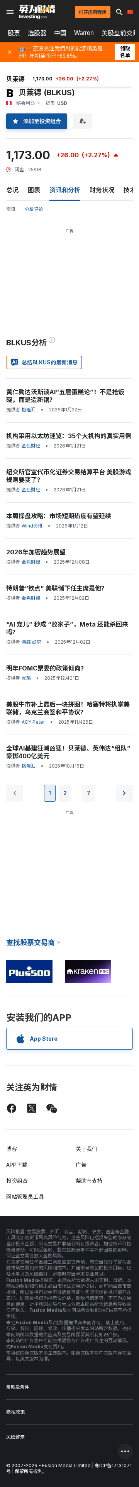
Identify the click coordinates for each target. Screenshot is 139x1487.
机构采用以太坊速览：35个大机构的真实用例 (68, 436)
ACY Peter (33, 722)
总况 (12, 190)
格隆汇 (29, 410)
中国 (60, 33)
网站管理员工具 (25, 1196)
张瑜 (26, 678)
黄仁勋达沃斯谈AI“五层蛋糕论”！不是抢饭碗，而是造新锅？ (65, 396)
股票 (14, 33)
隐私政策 (15, 1412)
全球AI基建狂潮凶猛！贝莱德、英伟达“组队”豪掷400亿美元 (68, 752)
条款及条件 (17, 1387)
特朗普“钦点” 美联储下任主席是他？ (56, 588)
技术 (130, 190)
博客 (11, 1149)
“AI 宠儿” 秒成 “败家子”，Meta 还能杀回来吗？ (67, 628)
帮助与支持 (89, 1180)
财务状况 (102, 190)
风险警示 (15, 1437)
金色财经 (31, 446)
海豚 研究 (31, 642)
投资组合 (17, 1180)
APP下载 (16, 1164)
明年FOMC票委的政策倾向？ (46, 668)
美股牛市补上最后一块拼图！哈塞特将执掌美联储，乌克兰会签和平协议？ (68, 708)
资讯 (10, 209)
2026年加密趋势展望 (36, 552)
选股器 (37, 33)
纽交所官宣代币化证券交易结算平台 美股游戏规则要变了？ (68, 476)
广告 (81, 1164)
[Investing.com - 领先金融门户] (37, 12)
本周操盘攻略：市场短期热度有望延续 (58, 516)
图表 (34, 190)
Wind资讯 (32, 526)
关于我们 (86, 1149)
